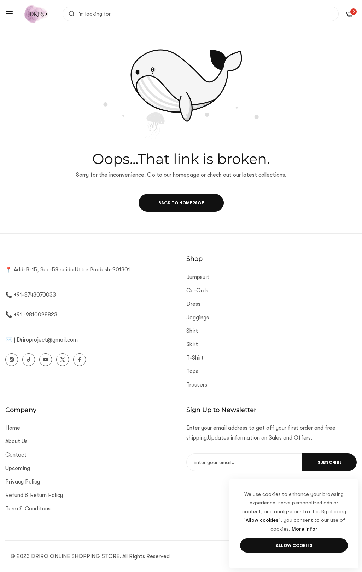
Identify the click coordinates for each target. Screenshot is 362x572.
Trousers (196, 385)
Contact (16, 455)
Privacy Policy (22, 482)
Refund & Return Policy (34, 495)
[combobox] (201, 14)
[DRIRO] (36, 14)
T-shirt (195, 358)
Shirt (192, 331)
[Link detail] (11, 359)
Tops (192, 371)
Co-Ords (197, 290)
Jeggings (197, 317)
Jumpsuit (197, 277)
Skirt (192, 344)
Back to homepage (181, 202)
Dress (193, 304)
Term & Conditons (28, 508)
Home (12, 428)
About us (16, 441)
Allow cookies (294, 545)
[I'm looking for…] (70, 14)
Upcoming (17, 468)
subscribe (329, 462)
